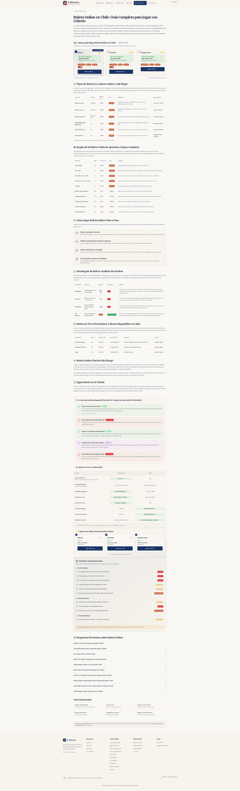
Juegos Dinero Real (115, 749)
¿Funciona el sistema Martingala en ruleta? (89, 670)
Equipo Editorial (137, 749)
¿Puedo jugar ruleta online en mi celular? (88, 691)
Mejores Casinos (114, 746)
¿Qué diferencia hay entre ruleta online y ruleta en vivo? (93, 686)
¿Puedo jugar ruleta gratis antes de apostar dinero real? (93, 681)
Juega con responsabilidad (169, 777)
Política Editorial (137, 746)
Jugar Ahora (89, 548)
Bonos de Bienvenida (116, 752)
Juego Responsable (162, 746)
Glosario (112, 770)
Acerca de (153, 3)
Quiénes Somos (137, 743)
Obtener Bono (88, 72)
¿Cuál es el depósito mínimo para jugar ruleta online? (93, 675)
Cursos (130, 3)
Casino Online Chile (80, 11)
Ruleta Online (113, 758)
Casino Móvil (113, 761)
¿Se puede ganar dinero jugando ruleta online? (90, 648)
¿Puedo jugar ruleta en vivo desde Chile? (88, 664)
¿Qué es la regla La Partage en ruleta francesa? (90, 659)
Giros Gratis (113, 755)
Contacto (174, 2)
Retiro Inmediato (114, 767)
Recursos (110, 3)
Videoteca (121, 3)
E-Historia (101, 3)
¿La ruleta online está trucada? (84, 654)
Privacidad (159, 743)
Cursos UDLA (89, 752)
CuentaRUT (113, 764)
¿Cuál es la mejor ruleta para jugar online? (89, 643)
